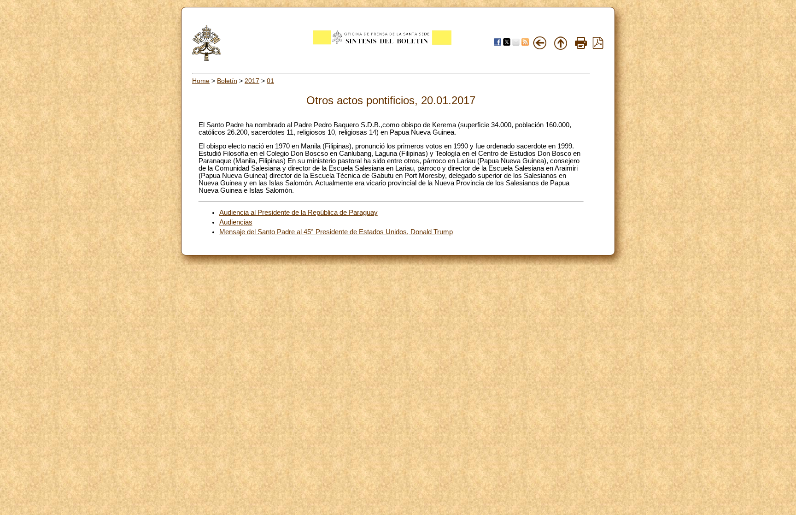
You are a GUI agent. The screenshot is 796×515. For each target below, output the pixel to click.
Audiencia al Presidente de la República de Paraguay (298, 212)
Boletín (227, 80)
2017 (252, 80)
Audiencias (235, 222)
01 (270, 80)
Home (201, 80)
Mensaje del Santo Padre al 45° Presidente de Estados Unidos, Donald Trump (336, 232)
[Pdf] (598, 46)
